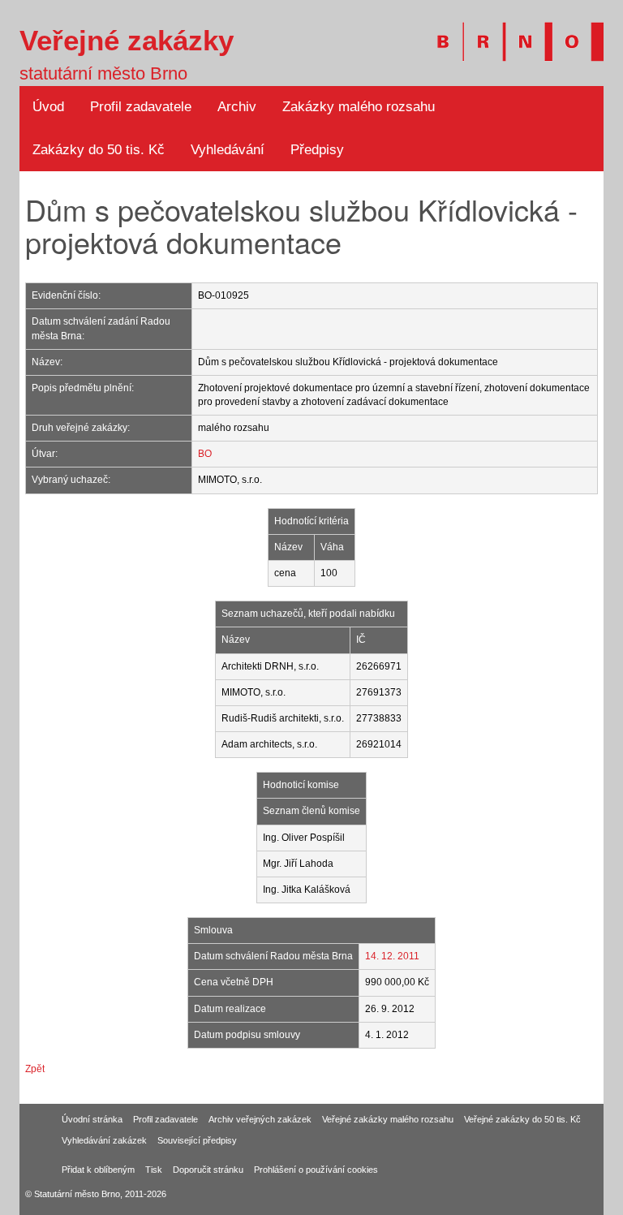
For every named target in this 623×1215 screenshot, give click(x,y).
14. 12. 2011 (392, 956)
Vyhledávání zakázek (104, 1140)
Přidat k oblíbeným (98, 1169)
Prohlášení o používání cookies (316, 1169)
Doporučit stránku (208, 1169)
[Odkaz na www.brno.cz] (512, 32)
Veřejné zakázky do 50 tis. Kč (522, 1119)
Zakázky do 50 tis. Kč (98, 149)
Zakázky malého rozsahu (358, 106)
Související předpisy (197, 1140)
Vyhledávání (227, 149)
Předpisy (317, 149)
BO (205, 453)
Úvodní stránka (92, 1119)
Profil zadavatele (140, 106)
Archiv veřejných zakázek (260, 1119)
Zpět (35, 1069)
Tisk (153, 1169)
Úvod (48, 106)
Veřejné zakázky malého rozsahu (387, 1119)
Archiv (236, 106)
